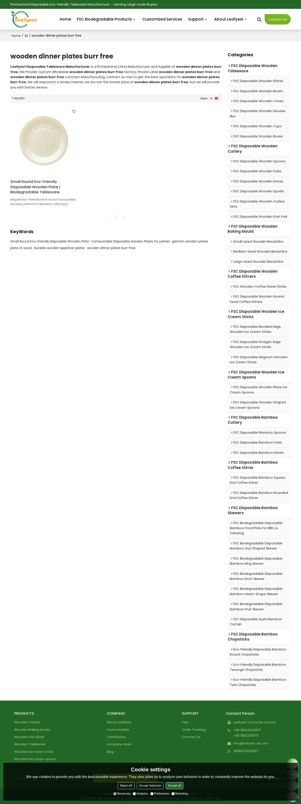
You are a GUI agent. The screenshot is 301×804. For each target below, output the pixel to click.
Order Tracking (194, 729)
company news (119, 744)
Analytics (142, 793)
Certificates (116, 737)
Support (196, 19)
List (211, 98)
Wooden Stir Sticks (29, 737)
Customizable (118, 729)
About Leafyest (228, 19)
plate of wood (21, 248)
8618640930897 (246, 751)
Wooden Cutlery (27, 722)
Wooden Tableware (30, 744)
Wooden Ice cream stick (33, 752)
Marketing (181, 793)
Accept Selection (150, 785)
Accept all (174, 785)
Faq (185, 722)
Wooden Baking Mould (32, 729)
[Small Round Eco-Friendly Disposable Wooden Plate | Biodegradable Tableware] (44, 141)
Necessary (124, 793)
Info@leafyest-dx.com (251, 743)
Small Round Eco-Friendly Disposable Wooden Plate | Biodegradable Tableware (35, 187)
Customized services (162, 19)
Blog (110, 752)
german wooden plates (190, 241)
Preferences (161, 793)
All (26, 36)
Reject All (126, 785)
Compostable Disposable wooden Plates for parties (130, 241)
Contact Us (277, 19)
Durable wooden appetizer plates (59, 248)
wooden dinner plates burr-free (111, 248)
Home (65, 19)
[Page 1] (109, 216)
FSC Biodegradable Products (104, 19)
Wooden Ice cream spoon (35, 759)
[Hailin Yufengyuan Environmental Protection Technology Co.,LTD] (23, 19)
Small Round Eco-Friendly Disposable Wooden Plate (49, 241)
